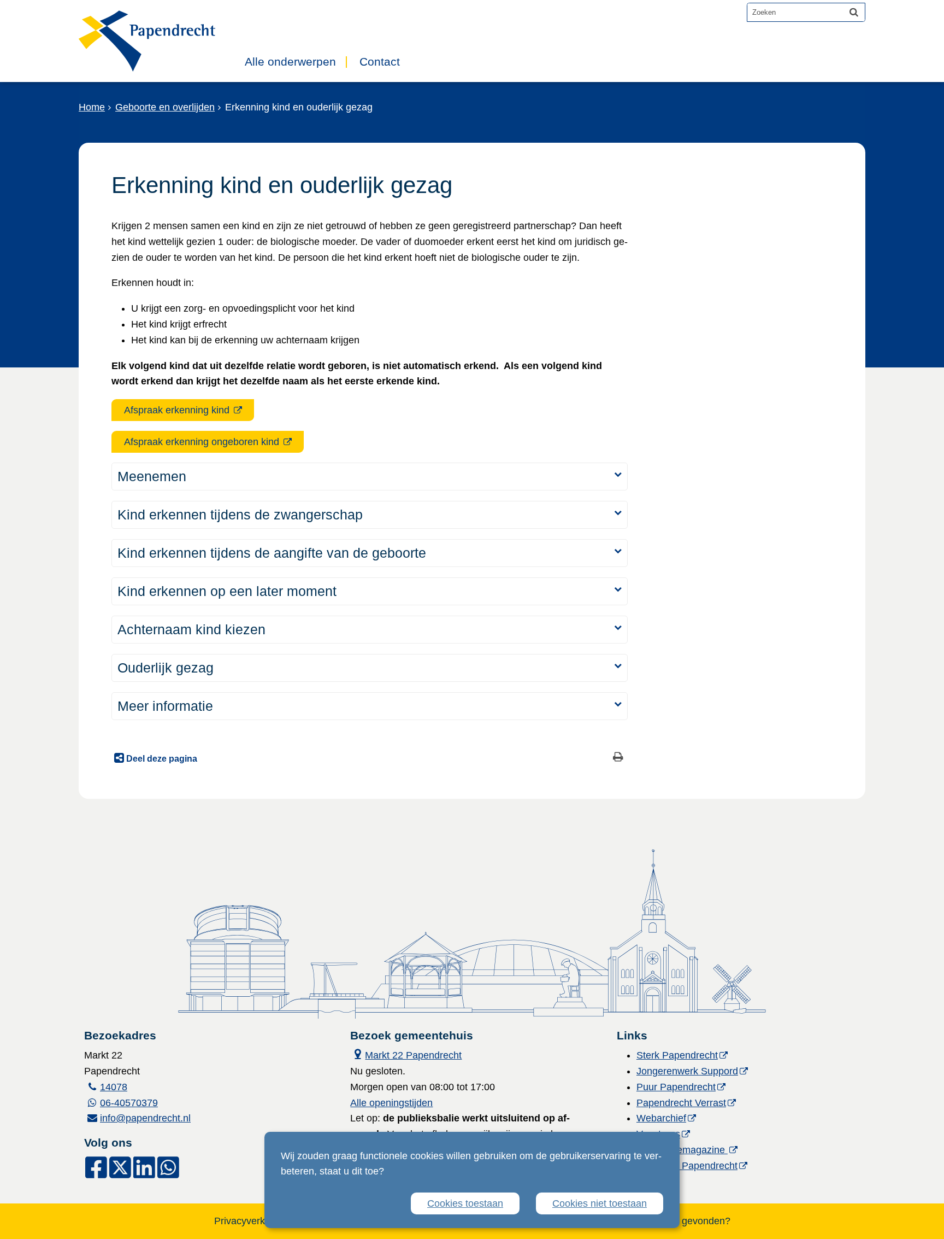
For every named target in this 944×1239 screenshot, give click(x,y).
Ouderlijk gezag (165, 667)
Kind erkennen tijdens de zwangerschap (240, 514)
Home (92, 107)
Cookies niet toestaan (599, 1203)
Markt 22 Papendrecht (406, 1054)
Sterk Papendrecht (677, 1055)
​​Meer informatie (165, 706)
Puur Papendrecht (676, 1087)
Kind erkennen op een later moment (227, 591)
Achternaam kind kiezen (191, 629)
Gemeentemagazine (682, 1149)
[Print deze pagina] (618, 758)
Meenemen (151, 476)
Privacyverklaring (251, 1220)
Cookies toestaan (465, 1203)
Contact (379, 62)
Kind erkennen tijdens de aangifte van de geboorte (271, 552)
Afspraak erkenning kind (178, 410)
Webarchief (661, 1118)
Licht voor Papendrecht (687, 1165)
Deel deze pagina (160, 758)
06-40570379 (129, 1102)
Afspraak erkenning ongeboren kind (203, 441)
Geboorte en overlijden (165, 107)
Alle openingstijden (391, 1102)
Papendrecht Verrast (681, 1102)
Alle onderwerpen (290, 62)
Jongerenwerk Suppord (687, 1071)
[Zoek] (854, 12)
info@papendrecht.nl (145, 1118)
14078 (113, 1087)
